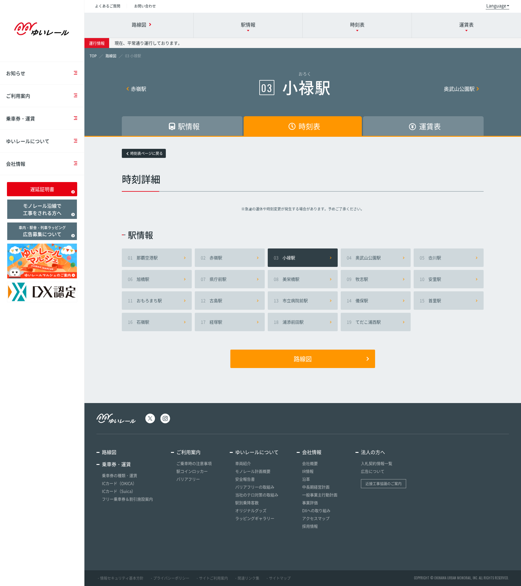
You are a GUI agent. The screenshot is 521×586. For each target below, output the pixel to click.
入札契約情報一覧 (376, 463)
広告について (372, 471)
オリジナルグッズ (251, 510)
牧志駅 (357, 279)
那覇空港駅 (143, 258)
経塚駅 (211, 322)
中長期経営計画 (316, 487)
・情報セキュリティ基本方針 (120, 578)
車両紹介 (243, 463)
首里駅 (430, 300)
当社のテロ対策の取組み (256, 495)
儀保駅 (357, 300)
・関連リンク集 (246, 578)
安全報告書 (245, 479)
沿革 (306, 479)
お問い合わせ (145, 6)
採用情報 (310, 526)
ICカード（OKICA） (119, 483)
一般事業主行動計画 (319, 495)
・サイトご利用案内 (211, 578)
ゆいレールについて (27, 141)
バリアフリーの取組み (254, 487)
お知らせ (15, 73)
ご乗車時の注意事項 (194, 463)
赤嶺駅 (138, 88)
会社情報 (15, 163)
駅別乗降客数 (247, 502)
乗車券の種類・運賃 (119, 475)
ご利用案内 (18, 95)
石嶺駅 (138, 322)
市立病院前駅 (291, 300)
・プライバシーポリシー (169, 578)
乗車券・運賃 (20, 118)
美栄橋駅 (286, 279)
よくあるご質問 (107, 6)
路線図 (303, 358)
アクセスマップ (316, 518)
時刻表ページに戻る (146, 153)
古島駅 (211, 300)
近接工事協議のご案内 (383, 483)
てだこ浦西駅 (364, 322)
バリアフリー (188, 479)
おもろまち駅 (145, 300)
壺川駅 (430, 258)
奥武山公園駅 (459, 88)
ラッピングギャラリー (254, 518)
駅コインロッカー (192, 471)
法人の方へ (373, 452)
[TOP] (93, 56)
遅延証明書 (42, 189)
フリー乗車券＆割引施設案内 (127, 499)
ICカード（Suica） (118, 491)
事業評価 (310, 502)
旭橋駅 (138, 279)
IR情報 (308, 471)
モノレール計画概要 (252, 471)
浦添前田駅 (289, 322)
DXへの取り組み (316, 510)
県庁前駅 (213, 279)
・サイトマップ (278, 578)
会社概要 (310, 463)
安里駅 (430, 279)
